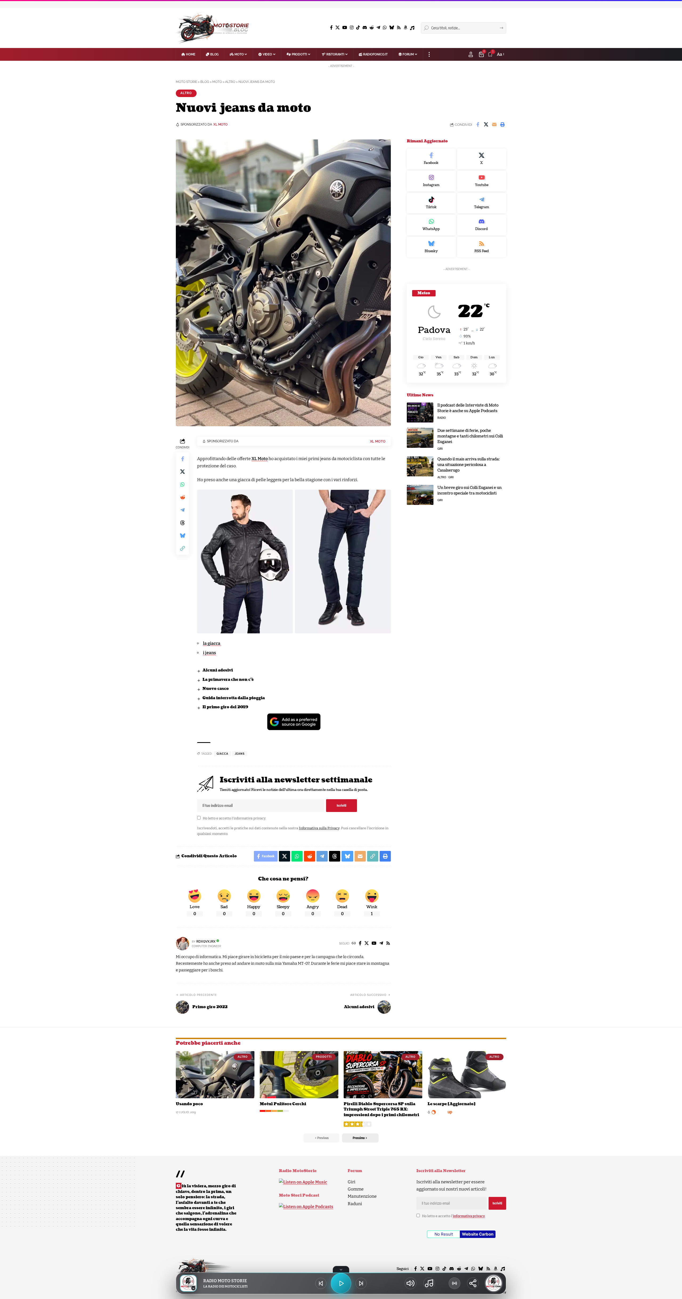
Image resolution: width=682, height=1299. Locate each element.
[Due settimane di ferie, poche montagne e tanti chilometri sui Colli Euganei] (420, 438)
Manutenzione (362, 1196)
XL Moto (259, 458)
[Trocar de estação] (454, 1283)
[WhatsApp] (384, 27)
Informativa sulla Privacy (319, 828)
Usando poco (189, 1104)
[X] (337, 27)
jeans (240, 753)
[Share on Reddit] (182, 497)
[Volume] (410, 1283)
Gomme (356, 1189)
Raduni (355, 1203)
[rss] (481, 247)
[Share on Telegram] (182, 510)
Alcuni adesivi (217, 670)
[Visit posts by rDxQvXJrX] (182, 943)
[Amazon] (405, 27)
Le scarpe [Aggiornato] (452, 1104)
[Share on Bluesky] (182, 535)
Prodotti (324, 1056)
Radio (441, 417)
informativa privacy (249, 818)
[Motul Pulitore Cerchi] (299, 1074)
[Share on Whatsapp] (182, 484)
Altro (186, 93)
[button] (429, 54)
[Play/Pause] (341, 1283)
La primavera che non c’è (228, 679)
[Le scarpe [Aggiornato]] (467, 1074)
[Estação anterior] (320, 1283)
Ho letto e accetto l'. (234, 818)
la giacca (212, 643)
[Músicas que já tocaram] (429, 1283)
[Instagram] (351, 27)
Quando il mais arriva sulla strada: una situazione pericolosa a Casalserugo (468, 465)
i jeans (209, 652)
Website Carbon (477, 1234)
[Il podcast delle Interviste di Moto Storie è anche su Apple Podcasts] (420, 413)
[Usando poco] (215, 1074)
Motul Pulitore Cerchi (283, 1104)
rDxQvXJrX (206, 941)
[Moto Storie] (212, 28)
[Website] (353, 943)
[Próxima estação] (361, 1283)
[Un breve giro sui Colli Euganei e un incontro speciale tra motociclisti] (420, 495)
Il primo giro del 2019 (225, 707)
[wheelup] (440, 1112)
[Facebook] (331, 27)
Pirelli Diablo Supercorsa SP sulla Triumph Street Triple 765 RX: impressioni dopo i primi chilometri (381, 1109)
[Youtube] (481, 181)
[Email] (494, 124)
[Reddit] (371, 27)
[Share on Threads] (182, 522)
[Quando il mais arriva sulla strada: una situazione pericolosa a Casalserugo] (420, 466)
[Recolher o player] (341, 1269)
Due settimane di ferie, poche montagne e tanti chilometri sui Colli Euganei (470, 436)
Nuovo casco (215, 688)
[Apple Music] (412, 28)
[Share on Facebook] (477, 124)
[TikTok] (358, 27)
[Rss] (398, 27)
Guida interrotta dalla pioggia (233, 698)
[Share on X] (486, 124)
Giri (440, 448)
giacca (222, 753)
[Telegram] (378, 27)
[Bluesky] (391, 27)
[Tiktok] (431, 203)
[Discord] (364, 27)
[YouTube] (344, 27)
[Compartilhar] (473, 1283)
